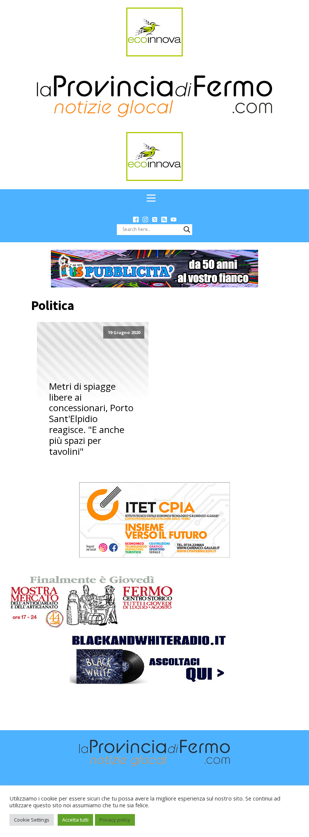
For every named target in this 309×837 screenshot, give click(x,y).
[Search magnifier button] (187, 229)
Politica (52, 305)
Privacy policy (114, 819)
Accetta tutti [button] (75, 819)
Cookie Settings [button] (31, 819)
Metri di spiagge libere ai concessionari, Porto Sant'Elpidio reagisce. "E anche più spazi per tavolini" (91, 419)
